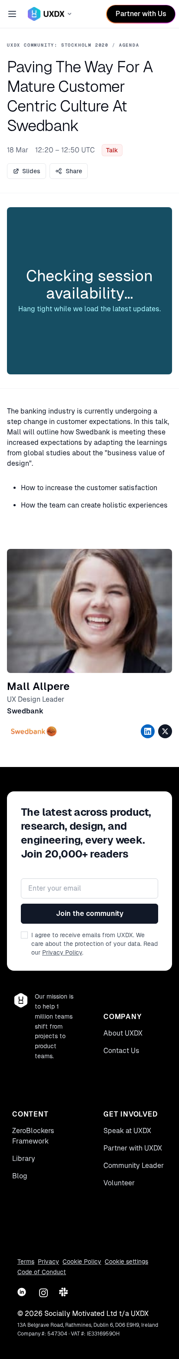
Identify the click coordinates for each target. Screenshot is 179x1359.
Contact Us (121, 1050)
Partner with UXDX (132, 1148)
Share (74, 171)
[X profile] (165, 731)
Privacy (48, 1261)
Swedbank (25, 711)
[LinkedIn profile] (148, 731)
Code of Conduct (41, 1271)
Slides (31, 171)
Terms (25, 1261)
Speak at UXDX (127, 1131)
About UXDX (123, 1033)
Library (23, 1158)
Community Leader (133, 1165)
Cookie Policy (82, 1261)
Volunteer (119, 1183)
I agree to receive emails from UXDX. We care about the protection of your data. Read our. (94, 944)
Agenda (129, 45)
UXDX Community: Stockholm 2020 (58, 45)
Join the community (89, 913)
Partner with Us (141, 14)
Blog (19, 1176)
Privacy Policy (62, 952)
